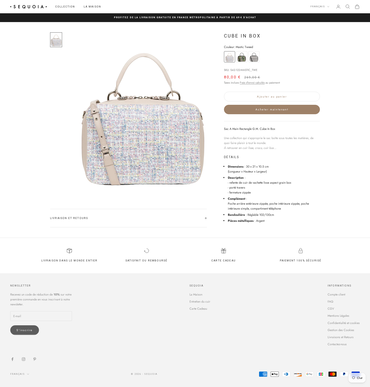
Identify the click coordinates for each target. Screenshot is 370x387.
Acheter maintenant (271, 109)
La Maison (92, 6)
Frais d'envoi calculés (252, 83)
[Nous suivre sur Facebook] (12, 359)
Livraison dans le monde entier (69, 260)
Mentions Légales (338, 316)
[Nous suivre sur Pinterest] (35, 359)
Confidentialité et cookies (344, 323)
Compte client (336, 294)
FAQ (330, 301)
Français (317, 6)
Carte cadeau (223, 260)
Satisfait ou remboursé (146, 260)
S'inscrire (24, 330)
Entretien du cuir (199, 301)
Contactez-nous (337, 344)
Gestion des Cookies (341, 330)
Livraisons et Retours (341, 337)
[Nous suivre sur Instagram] (23, 359)
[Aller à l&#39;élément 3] (56, 39)
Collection (65, 6)
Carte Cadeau (198, 308)
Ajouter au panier (272, 96)
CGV (331, 308)
